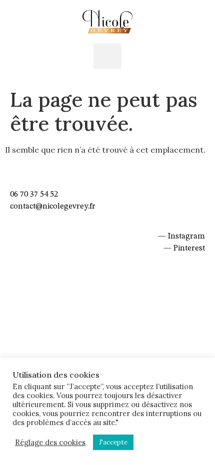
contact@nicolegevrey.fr (53, 207)
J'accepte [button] (113, 442)
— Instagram (181, 236)
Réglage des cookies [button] (50, 442)
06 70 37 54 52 (34, 195)
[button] (108, 56)
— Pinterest (184, 248)
